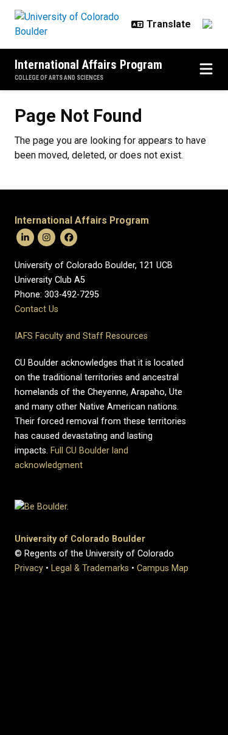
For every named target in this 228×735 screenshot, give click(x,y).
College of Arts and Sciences (59, 77)
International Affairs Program (88, 64)
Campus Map (162, 568)
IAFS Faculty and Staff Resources (81, 336)
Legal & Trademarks (90, 568)
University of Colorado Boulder (80, 539)
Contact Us (36, 309)
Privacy (29, 568)
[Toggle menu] (206, 69)
